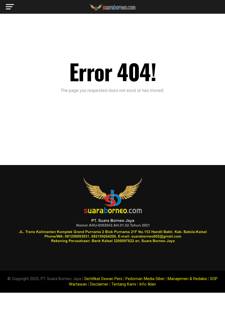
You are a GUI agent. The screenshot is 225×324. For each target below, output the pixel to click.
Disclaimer (99, 284)
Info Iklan (147, 284)
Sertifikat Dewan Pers (103, 278)
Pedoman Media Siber (145, 278)
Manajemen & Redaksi (187, 278)
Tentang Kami (123, 284)
